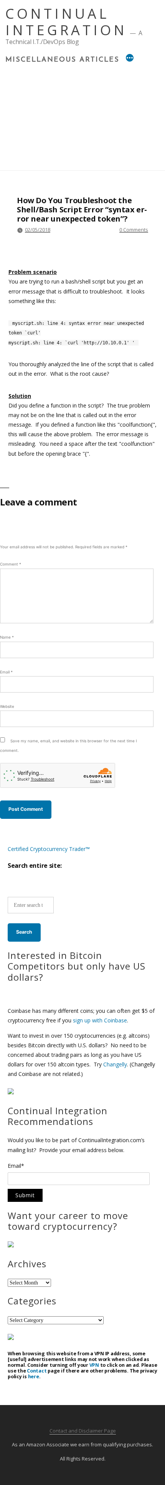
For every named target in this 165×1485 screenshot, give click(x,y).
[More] (129, 59)
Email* (16, 1166)
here (33, 1376)
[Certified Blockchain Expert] (11, 1092)
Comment (10, 564)
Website (7, 706)
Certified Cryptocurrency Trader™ (49, 849)
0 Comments (133, 229)
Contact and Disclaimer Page (83, 1430)
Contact (36, 1371)
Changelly (115, 1064)
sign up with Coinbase (100, 1020)
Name (7, 637)
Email (6, 672)
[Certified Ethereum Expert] (11, 1338)
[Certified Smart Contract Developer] (11, 1245)
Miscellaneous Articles (62, 60)
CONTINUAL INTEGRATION (66, 21)
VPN (94, 1365)
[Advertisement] (82, 114)
